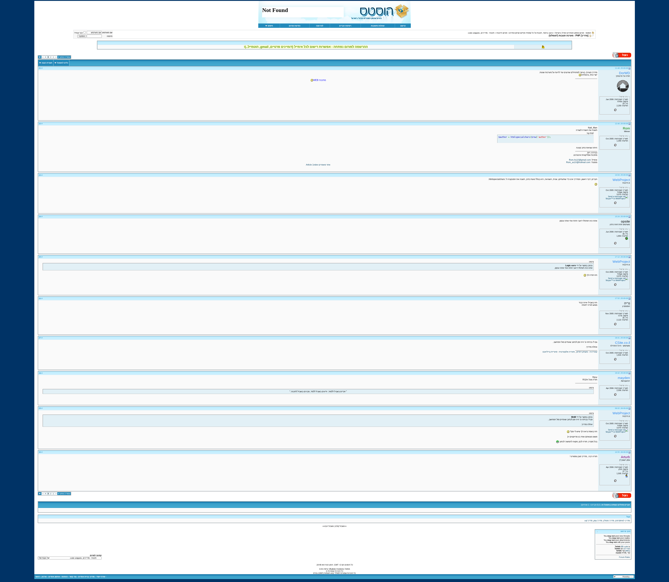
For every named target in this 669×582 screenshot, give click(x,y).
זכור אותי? (78, 33)
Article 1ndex (312, 165)
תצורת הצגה (47, 63)
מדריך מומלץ (608, 521)
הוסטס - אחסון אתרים (58, 577)
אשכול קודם (340, 526)
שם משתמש (107, 32)
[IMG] (627, 551)
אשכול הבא (329, 526)
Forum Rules (624, 557)
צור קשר (72, 577)
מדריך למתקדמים (622, 521)
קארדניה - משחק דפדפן (586, 352)
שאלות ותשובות (378, 26)
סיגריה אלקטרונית (567, 352)
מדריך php (598, 521)
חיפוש (270, 26)
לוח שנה (319, 26)
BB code (624, 546)
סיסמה (109, 36)
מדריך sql (589, 521)
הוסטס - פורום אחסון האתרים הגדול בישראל (573, 33)
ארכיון (44, 577)
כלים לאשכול (62, 63)
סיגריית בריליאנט (550, 352)
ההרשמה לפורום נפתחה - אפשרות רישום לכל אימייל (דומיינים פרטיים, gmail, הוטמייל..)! (306, 47)
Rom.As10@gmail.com (580, 160)
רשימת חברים (345, 26)
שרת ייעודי (100, 577)
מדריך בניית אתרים (86, 577)
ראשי (37, 577)
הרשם (403, 26)
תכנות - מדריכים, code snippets (481, 33)
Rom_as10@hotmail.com (578, 162)
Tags (628, 517)
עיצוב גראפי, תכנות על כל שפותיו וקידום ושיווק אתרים (531, 33)
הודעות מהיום (294, 26)
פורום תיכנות (502, 33)
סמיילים (627, 549)
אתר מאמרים (324, 165)
